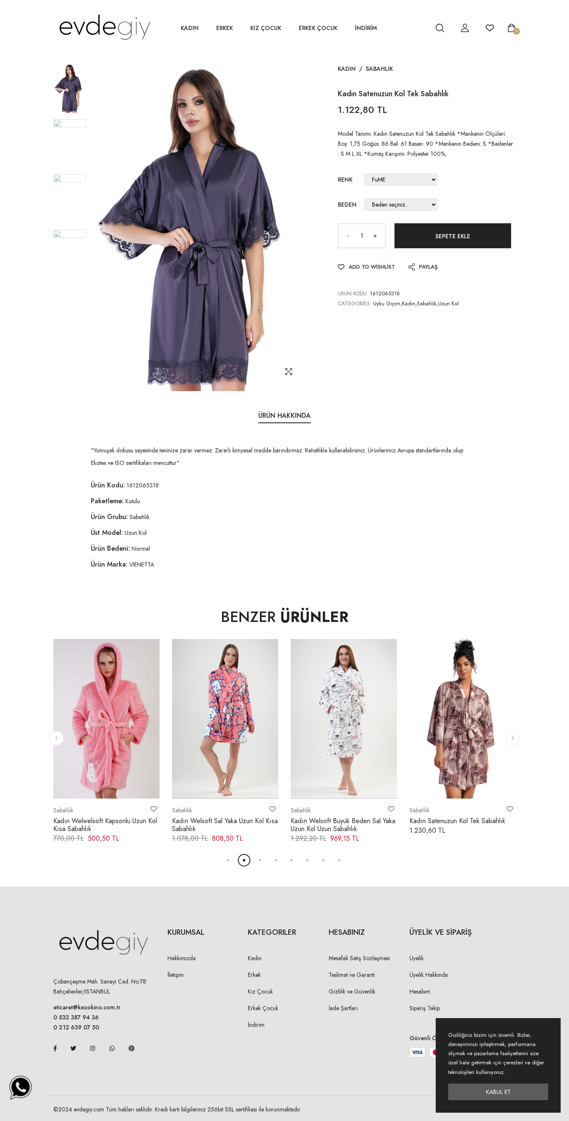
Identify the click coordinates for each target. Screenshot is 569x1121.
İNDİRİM (366, 28)
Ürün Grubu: (109, 517)
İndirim (256, 1025)
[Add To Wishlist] (154, 809)
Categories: (355, 303)
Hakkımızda (181, 958)
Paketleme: (107, 501)
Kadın (190, 28)
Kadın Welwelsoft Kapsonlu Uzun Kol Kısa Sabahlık (105, 825)
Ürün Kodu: (108, 485)
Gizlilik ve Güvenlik (352, 991)
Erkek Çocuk (318, 28)
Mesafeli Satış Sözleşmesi (359, 958)
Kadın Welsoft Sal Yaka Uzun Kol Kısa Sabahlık (225, 825)
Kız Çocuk (265, 28)
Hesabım (419, 991)
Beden (347, 204)
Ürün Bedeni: (110, 548)
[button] (56, 738)
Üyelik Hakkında (428, 975)
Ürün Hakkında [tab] (284, 415)
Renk (345, 179)
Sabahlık (379, 69)
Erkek (224, 28)
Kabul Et (498, 1092)
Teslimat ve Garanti (352, 975)
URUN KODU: (353, 293)
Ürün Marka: (109, 564)
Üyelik (416, 958)
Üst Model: (107, 532)
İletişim (175, 975)
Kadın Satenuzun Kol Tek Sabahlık (457, 821)
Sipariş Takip (424, 1008)
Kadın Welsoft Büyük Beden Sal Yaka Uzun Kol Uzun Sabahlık (343, 825)
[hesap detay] (419, 28)
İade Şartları (343, 1008)
